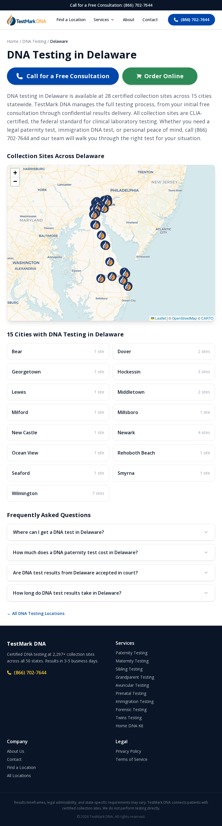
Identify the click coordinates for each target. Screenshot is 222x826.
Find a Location (71, 19)
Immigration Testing (134, 701)
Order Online (164, 76)
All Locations (19, 775)
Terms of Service (131, 759)
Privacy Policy (128, 751)
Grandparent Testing (135, 677)
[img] (111, 243)
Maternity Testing (132, 661)
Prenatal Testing (131, 693)
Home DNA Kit (129, 725)
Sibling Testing (129, 669)
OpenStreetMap (184, 318)
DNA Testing (34, 41)
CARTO (207, 318)
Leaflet (160, 318)
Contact (150, 19)
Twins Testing (129, 717)
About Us (15, 751)
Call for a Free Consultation (68, 76)
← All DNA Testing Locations (35, 613)
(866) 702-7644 (195, 19)
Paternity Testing (131, 652)
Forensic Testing (131, 709)
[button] (128, 286)
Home (12, 41)
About (128, 19)
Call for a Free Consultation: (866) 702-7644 (111, 5)
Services (101, 19)
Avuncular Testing (132, 685)
